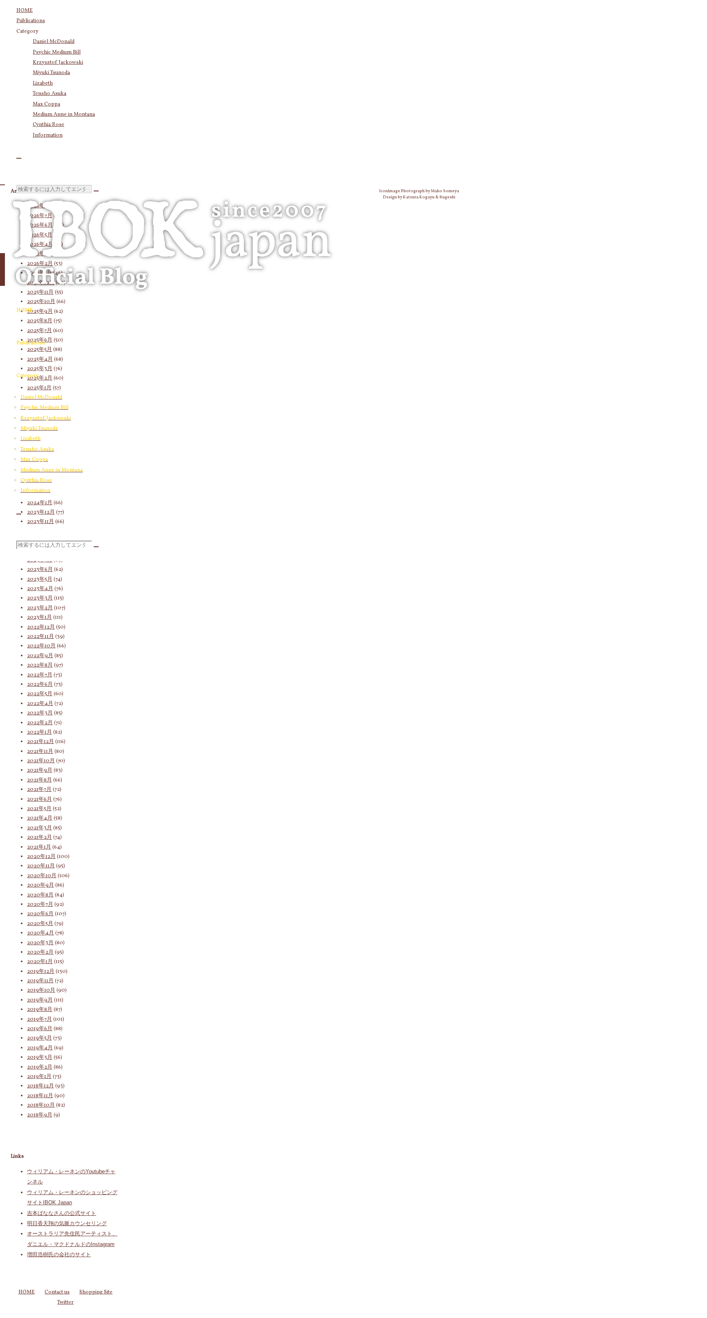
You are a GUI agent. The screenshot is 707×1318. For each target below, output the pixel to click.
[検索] (18, 158)
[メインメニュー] (2, 269)
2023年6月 (40, 569)
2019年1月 (39, 1076)
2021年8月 (39, 780)
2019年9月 (40, 1000)
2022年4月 (40, 703)
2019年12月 (40, 971)
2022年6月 (40, 684)
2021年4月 (39, 818)
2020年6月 (40, 914)
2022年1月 (39, 732)
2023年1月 (39, 617)
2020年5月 (40, 923)
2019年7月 (39, 1019)
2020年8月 (40, 895)
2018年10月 (41, 1105)
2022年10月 (41, 646)
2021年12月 (40, 741)
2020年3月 (40, 943)
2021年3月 (39, 828)
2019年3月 (39, 1057)
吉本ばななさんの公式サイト (61, 1213)
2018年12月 (40, 1086)
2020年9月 (40, 885)
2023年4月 (40, 589)
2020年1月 (40, 961)
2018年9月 (39, 1115)
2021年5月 (39, 809)
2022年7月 (39, 675)
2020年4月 (40, 933)
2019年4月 (40, 1048)
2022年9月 (40, 656)
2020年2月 (40, 952)
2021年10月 (41, 761)
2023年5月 (39, 579)
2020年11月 (41, 866)
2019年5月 (39, 1038)
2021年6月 (39, 799)
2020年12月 (41, 856)
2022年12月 (41, 627)
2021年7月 (39, 789)
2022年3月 (40, 713)
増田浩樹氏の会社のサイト (59, 1254)
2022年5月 (39, 694)
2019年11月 (40, 981)
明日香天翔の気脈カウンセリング (67, 1223)
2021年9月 (39, 770)
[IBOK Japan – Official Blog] (172, 300)
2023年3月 (40, 598)
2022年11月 (40, 636)
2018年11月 (40, 1096)
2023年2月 (40, 608)
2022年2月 (40, 723)
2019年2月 (39, 1067)
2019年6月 (39, 1029)
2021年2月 (39, 837)
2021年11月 (40, 751)
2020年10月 (41, 876)
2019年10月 (41, 990)
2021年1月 (39, 847)
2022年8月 (40, 665)
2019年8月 (39, 1009)
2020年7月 (40, 904)
